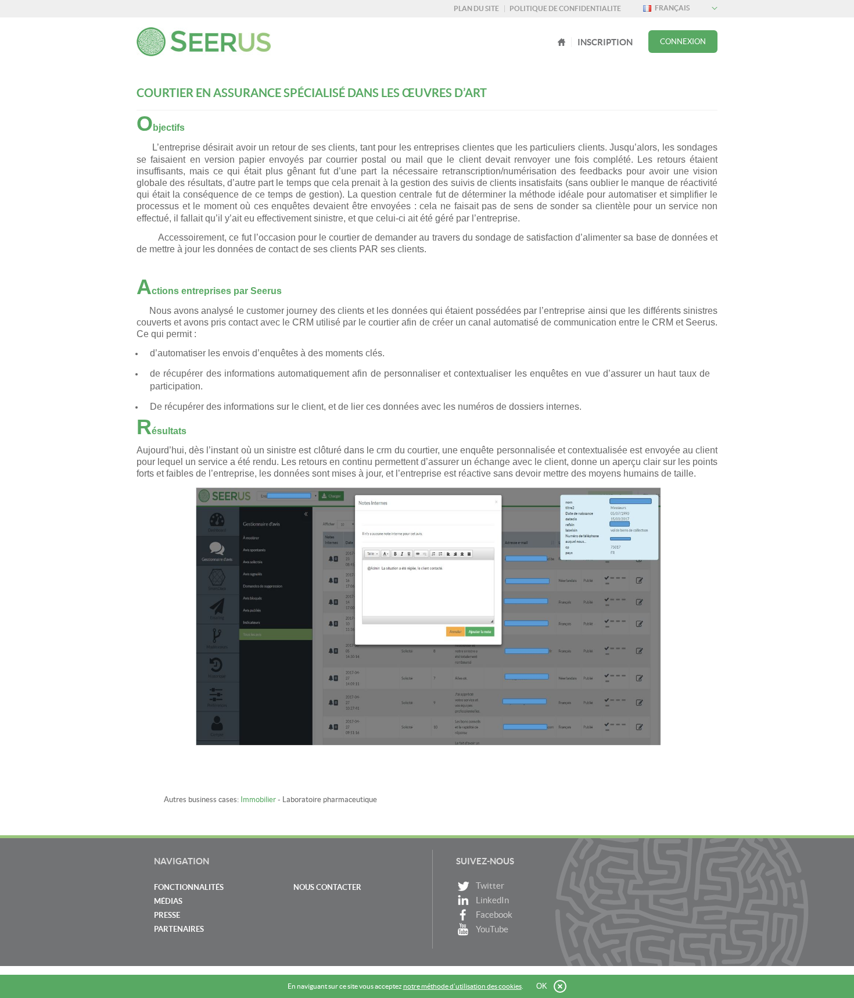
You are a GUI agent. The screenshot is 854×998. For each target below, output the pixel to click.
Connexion (683, 41)
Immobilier (258, 799)
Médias (168, 901)
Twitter (490, 885)
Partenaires (179, 929)
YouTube (492, 929)
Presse (167, 915)
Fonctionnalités (189, 887)
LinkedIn (492, 900)
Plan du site (476, 8)
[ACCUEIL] (561, 41)
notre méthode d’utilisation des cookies (462, 986)
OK (541, 986)
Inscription (605, 42)
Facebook (494, 915)
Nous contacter (327, 887)
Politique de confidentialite (565, 8)
